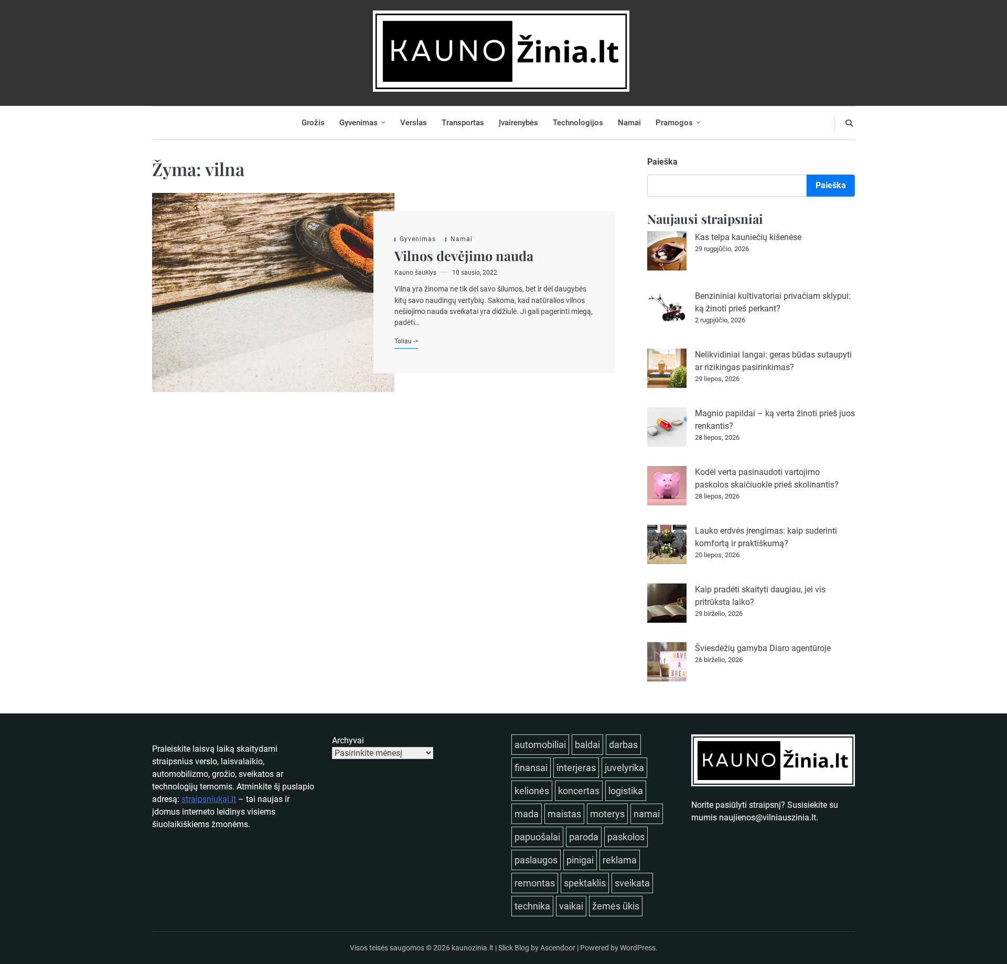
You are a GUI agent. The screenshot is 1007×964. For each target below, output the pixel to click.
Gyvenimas (358, 122)
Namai (629, 122)
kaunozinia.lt (473, 948)
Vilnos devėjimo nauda (463, 255)
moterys (607, 813)
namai (647, 813)
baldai (587, 744)
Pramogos (674, 122)
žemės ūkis (615, 906)
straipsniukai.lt (208, 799)
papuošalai (537, 836)
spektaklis (585, 883)
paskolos (626, 836)
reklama (620, 859)
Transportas (463, 122)
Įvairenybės (518, 122)
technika (532, 906)
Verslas (413, 122)
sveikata (632, 883)
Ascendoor (557, 948)
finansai (531, 767)
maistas (564, 813)
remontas (535, 883)
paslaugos (536, 859)
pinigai (580, 859)
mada (527, 813)
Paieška (662, 162)
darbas (623, 744)
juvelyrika (624, 767)
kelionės (532, 790)
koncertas (578, 790)
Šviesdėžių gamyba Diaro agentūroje (763, 648)
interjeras (576, 767)
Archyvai (348, 740)
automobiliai (540, 744)
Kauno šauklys (415, 272)
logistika (625, 790)
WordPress (638, 948)
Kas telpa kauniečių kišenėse (748, 237)
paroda (583, 836)
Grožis (313, 122)
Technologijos (578, 122)
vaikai (571, 906)
